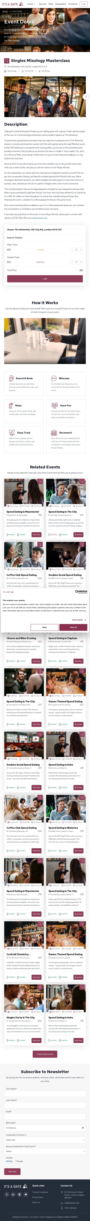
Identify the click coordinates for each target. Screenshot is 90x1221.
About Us (42, 4)
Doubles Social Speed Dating (65, 575)
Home (4, 11)
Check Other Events (45, 1054)
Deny (44, 627)
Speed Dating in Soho (61, 764)
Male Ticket (12, 244)
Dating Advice (60, 4)
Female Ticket (13, 257)
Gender (9, 1157)
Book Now (36, 535)
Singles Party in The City (21, 1017)
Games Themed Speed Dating (65, 701)
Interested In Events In (16, 1135)
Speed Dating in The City (63, 511)
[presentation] (4, 96)
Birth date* (11, 1123)
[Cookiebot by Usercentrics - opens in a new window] (77, 592)
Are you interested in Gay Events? (21, 1146)
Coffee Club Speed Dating (22, 575)
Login (84, 4)
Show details (77, 620)
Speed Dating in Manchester (23, 511)
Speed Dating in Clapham (63, 638)
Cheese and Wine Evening (21, 638)
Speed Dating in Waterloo (63, 827)
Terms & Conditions (40, 1192)
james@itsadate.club (38, 218)
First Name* (11, 1088)
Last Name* (11, 1100)
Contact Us (72, 4)
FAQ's (51, 4)
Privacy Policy (37, 1197)
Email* (8, 1111)
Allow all (73, 627)
